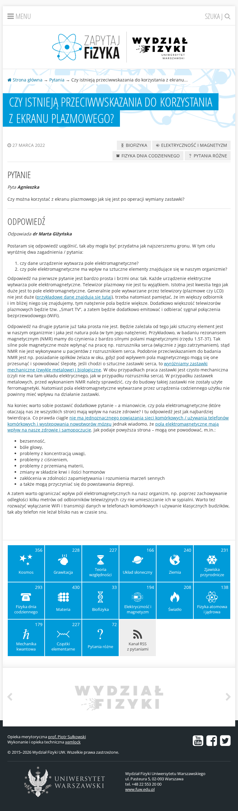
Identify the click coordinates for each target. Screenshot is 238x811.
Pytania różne (209, 156)
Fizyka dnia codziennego (150, 156)
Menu (22, 16)
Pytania (56, 80)
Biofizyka (136, 145)
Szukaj (214, 16)
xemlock (73, 742)
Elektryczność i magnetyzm (193, 145)
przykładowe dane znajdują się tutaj (74, 297)
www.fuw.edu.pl (140, 789)
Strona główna (26, 80)
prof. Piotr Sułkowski (67, 736)
